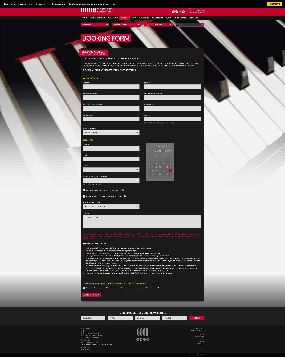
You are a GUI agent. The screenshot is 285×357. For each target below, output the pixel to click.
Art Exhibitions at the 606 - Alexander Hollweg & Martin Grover (96, 346)
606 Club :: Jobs (86, 340)
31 (149, 177)
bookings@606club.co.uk (159, 270)
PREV (151, 151)
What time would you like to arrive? (95, 176)
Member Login (85, 349)
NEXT (169, 151)
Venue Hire (194, 18)
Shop (82, 331)
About (169, 18)
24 (149, 174)
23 (170, 170)
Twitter (176, 11)
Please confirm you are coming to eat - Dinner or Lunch (104, 196)
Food (133, 18)
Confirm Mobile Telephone (153, 93)
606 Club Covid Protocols (89, 338)
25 (153, 174)
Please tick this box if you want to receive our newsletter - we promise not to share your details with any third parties (124, 288)
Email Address (149, 104)
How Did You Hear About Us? (93, 202)
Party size (86, 166)
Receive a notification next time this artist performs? (103, 190)
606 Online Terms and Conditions (92, 335)
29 (167, 174)
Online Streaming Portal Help (90, 333)
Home (84, 18)
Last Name (147, 83)
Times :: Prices (180, 18)
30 (170, 174)
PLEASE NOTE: (92, 184)
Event (85, 155)
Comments (86, 213)
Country (147, 115)
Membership (157, 18)
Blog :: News (143, 18)
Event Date (86, 144)
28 (163, 174)
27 (160, 174)
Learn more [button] (110, 4)
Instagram (180, 11)
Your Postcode (88, 115)
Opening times (96, 184)
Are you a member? (89, 129)
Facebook (173, 11)
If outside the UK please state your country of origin (159, 122)
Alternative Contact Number (92, 104)
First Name (86, 83)
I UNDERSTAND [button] (274, 4)
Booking (124, 18)
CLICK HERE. (142, 283)
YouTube (183, 11)
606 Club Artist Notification (90, 342)
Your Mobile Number (90, 93)
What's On (113, 18)
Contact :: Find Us (98, 18)
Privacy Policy (85, 328)
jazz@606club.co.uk (104, 12)
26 (156, 174)
